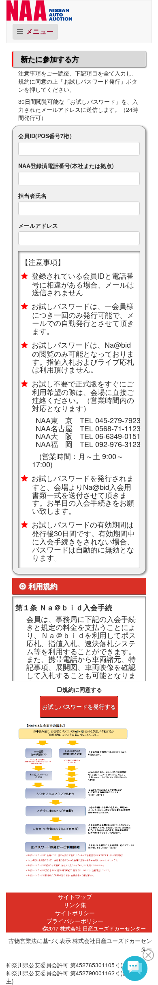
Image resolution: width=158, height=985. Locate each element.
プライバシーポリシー (75, 921)
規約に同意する (82, 689)
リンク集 (75, 905)
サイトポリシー (75, 913)
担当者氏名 (32, 195)
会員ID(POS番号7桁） (46, 136)
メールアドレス (38, 225)
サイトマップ (75, 897)
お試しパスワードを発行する (79, 707)
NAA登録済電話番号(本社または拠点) (66, 166)
